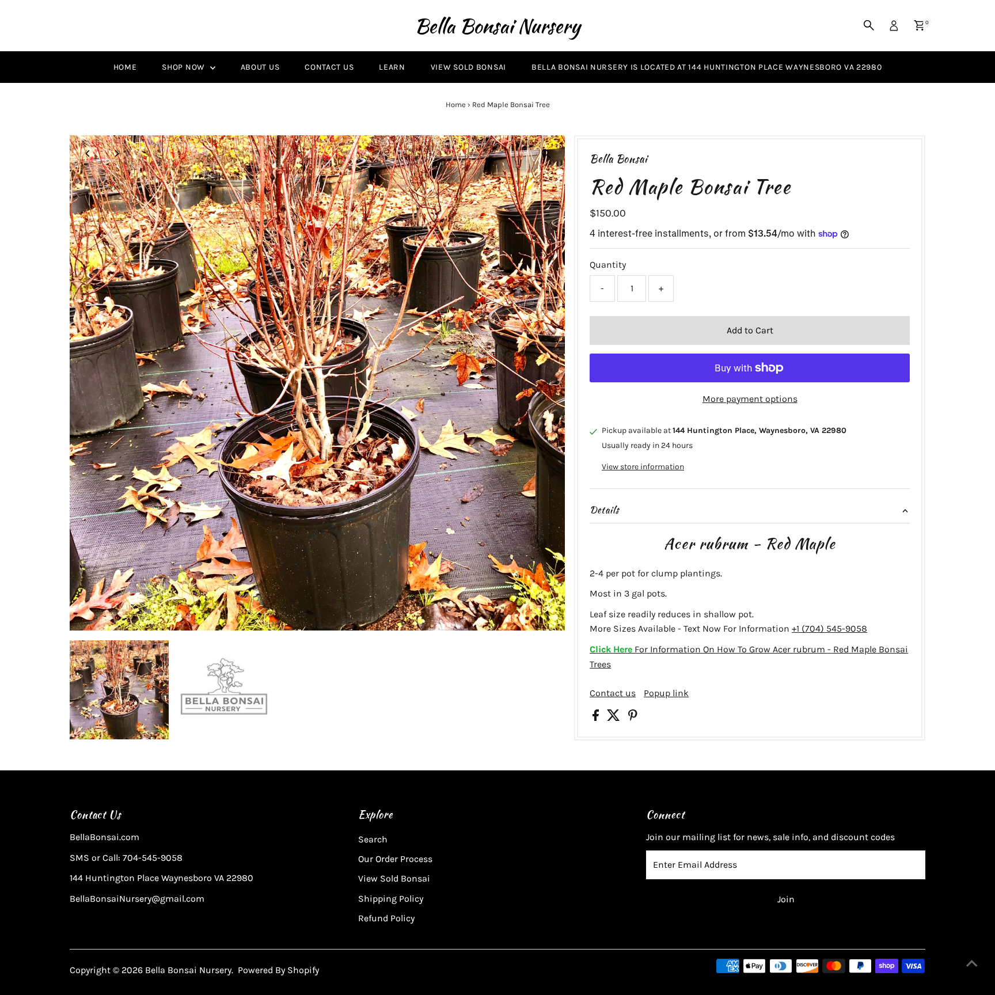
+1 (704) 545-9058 (829, 628)
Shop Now (184, 67)
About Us (260, 67)
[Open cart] (919, 25)
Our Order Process (395, 858)
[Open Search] (869, 25)
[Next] (117, 153)
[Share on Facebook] (597, 717)
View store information (643, 467)
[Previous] (88, 153)
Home (125, 67)
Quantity (608, 264)
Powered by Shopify (278, 969)
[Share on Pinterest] (632, 717)
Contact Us (329, 67)
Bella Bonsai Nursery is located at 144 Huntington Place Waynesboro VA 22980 (706, 67)
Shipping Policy (390, 898)
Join (786, 899)
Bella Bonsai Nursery (497, 26)
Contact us (613, 693)
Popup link (666, 693)
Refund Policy (386, 918)
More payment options (749, 398)
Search (373, 839)
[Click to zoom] (546, 154)
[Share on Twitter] (614, 717)
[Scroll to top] (971, 963)
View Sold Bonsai (468, 67)
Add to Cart (750, 330)
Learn (392, 67)
